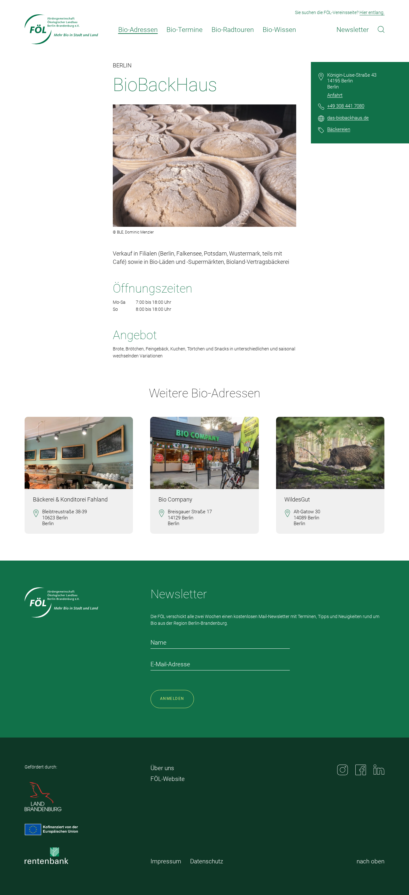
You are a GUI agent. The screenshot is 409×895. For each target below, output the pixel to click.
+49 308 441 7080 (345, 106)
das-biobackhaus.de (348, 118)
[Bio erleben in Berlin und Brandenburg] (61, 29)
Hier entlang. (371, 12)
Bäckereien (338, 129)
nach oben (370, 861)
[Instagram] (342, 769)
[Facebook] (360, 769)
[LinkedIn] (379, 769)
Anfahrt (335, 95)
